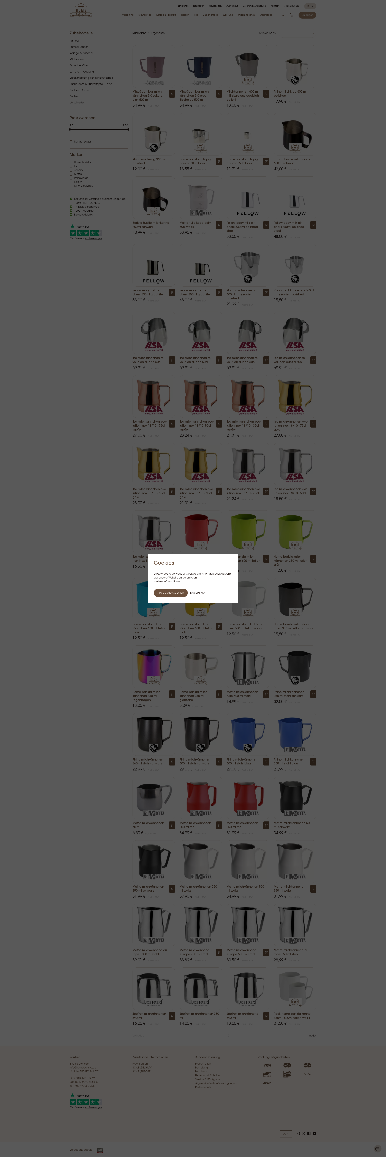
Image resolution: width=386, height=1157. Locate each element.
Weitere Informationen (167, 581)
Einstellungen (198, 593)
